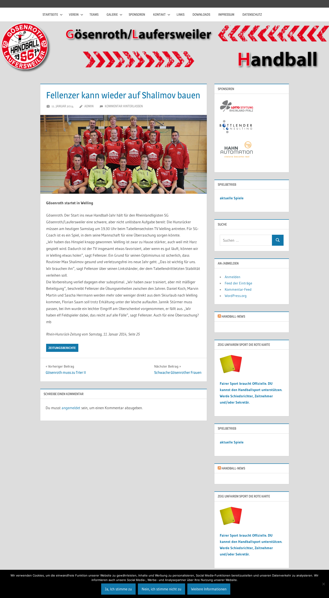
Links (180, 14)
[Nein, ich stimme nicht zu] (323, 584)
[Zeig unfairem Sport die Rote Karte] (231, 372)
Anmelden (232, 277)
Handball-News (233, 316)
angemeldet (71, 407)
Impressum (226, 14)
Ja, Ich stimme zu (118, 589)
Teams (94, 14)
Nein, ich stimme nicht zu (161, 589)
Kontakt (159, 14)
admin (89, 106)
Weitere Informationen (208, 589)
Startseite (50, 14)
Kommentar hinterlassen (124, 106)
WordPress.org (236, 295)
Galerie (112, 14)
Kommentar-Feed (238, 289)
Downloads (201, 14)
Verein (74, 14)
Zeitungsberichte (62, 348)
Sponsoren (137, 14)
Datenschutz (252, 14)
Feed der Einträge (238, 283)
